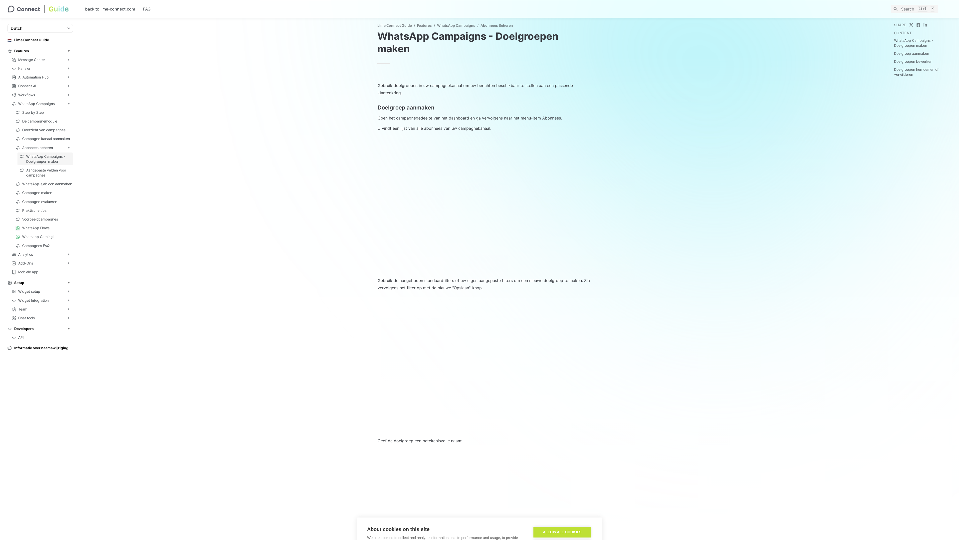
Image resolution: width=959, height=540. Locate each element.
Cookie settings (562, 499)
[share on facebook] (918, 25)
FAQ (147, 9)
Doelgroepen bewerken (913, 61)
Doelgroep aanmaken (911, 53)
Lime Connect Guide (394, 25)
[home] (42, 9)
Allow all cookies (562, 486)
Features (424, 25)
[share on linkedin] (925, 25)
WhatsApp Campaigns (456, 25)
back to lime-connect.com (110, 9)
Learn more (375, 505)
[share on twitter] (911, 25)
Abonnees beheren (496, 25)
